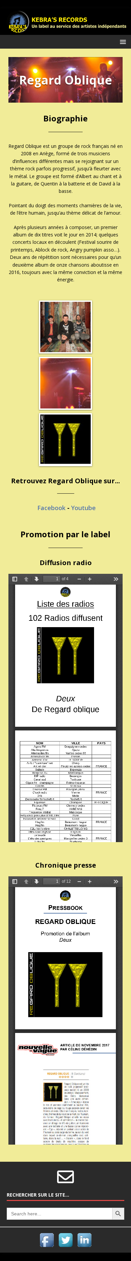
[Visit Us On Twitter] (65, 1245)
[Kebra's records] (65, 31)
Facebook (51, 508)
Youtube (83, 508)
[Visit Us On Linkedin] (84, 1245)
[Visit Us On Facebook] (46, 1245)
